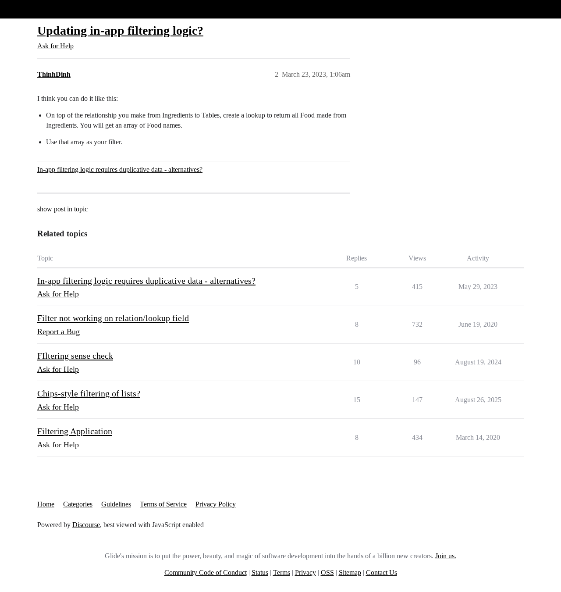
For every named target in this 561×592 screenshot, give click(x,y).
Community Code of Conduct (205, 572)
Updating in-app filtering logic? (120, 30)
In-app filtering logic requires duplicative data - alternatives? (119, 169)
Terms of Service (163, 504)
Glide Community (29, 9)
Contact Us (381, 572)
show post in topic (62, 209)
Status (260, 572)
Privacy (305, 572)
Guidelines (116, 504)
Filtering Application (74, 431)
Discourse (86, 524)
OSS (327, 572)
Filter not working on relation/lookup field (113, 318)
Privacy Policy (215, 504)
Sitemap (350, 572)
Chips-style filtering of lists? (88, 393)
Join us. (445, 556)
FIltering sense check (75, 355)
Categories (77, 504)
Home (45, 504)
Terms (281, 572)
